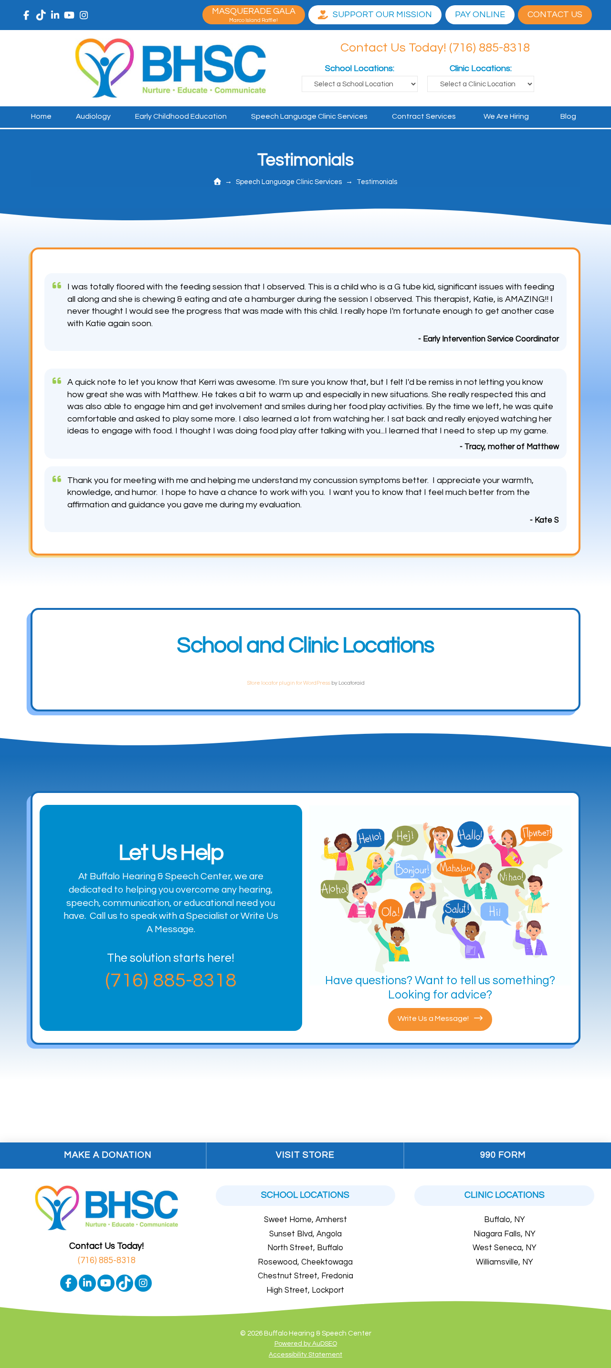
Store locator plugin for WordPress (288, 683)
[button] (555, 14)
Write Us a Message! (434, 1018)
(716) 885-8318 (107, 1260)
